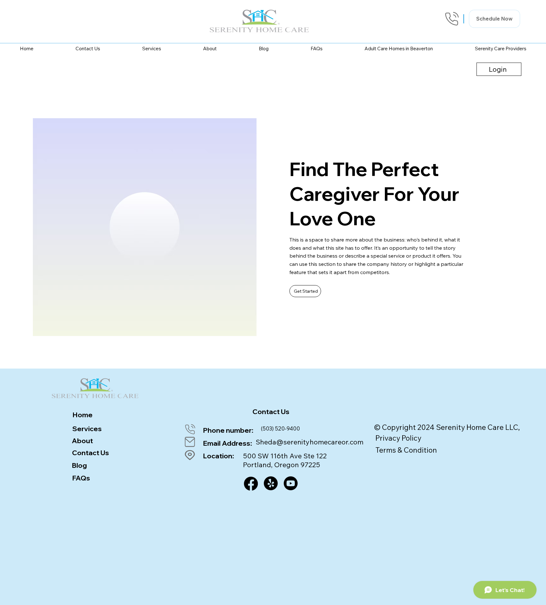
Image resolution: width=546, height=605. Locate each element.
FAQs (81, 478)
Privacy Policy (398, 438)
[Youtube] (291, 483)
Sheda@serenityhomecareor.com (309, 441)
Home (82, 414)
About (82, 440)
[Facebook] (251, 484)
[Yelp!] (271, 483)
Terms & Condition (406, 450)
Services (87, 428)
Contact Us (90, 452)
